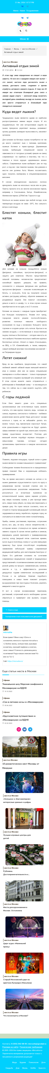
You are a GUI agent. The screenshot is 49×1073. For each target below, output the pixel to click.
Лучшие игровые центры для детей (17, 837)
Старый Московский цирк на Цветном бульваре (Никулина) (17, 981)
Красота (42, 1068)
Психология (33, 1062)
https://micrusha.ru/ (15, 661)
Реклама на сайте (10, 1047)
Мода (14, 1062)
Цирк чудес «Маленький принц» (14, 945)
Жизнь (25, 1068)
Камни (22, 11)
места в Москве (10, 62)
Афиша (6, 680)
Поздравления (32, 11)
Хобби (33, 1068)
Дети (43, 1062)
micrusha (7, 632)
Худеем (23, 1062)
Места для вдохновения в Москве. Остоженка (15, 909)
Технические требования (31, 1047)
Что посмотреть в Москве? (15, 1015)
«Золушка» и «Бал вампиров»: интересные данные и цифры (17, 801)
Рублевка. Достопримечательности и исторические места (15, 873)
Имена (15, 11)
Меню (23, 39)
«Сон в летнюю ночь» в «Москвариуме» (22, 702)
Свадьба (9, 1068)
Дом (17, 1068)
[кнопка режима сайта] (21, 30)
